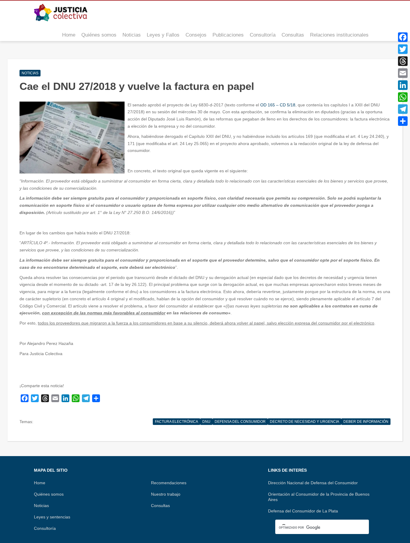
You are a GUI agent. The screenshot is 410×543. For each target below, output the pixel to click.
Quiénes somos (98, 35)
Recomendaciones (168, 482)
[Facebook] (403, 37)
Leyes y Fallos (163, 35)
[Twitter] (403, 49)
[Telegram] (403, 109)
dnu (206, 422)
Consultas (293, 35)
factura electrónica (176, 422)
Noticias (131, 35)
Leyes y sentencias (52, 517)
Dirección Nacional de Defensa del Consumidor (313, 482)
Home (68, 35)
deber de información (365, 422)
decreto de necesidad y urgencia (304, 422)
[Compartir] (403, 121)
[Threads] (403, 61)
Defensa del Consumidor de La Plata (303, 511)
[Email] (403, 73)
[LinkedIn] (403, 85)
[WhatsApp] (403, 97)
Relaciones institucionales (339, 35)
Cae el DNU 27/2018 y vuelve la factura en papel (137, 86)
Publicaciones (228, 35)
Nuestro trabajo (165, 494)
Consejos (196, 35)
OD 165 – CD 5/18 (277, 104)
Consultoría (263, 35)
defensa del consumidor (240, 422)
